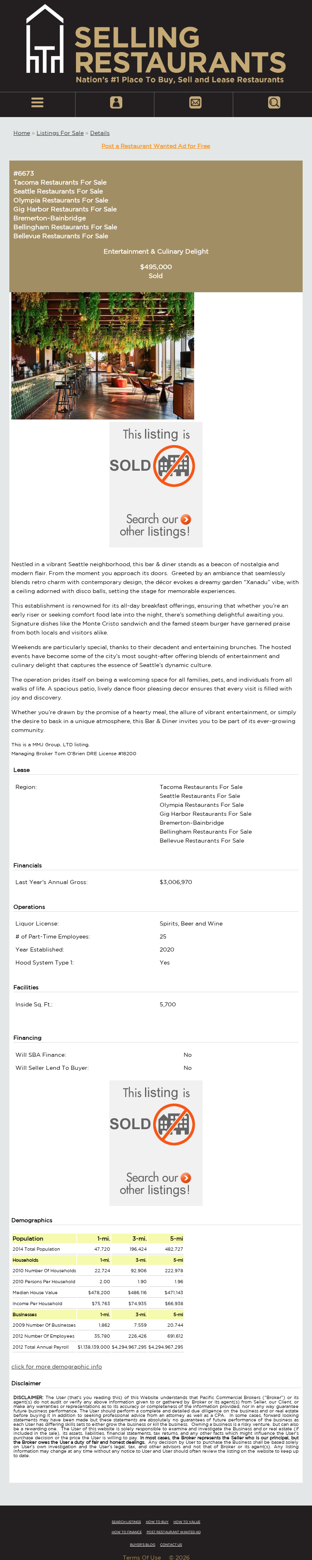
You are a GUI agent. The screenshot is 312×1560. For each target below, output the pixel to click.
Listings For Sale (60, 133)
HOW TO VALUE (186, 1522)
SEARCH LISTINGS (126, 1522)
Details (100, 133)
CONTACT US (171, 1545)
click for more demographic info (56, 1366)
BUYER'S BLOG (142, 1545)
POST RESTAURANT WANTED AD (174, 1532)
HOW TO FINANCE (127, 1532)
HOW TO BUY (157, 1522)
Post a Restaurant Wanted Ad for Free (156, 146)
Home (21, 133)
